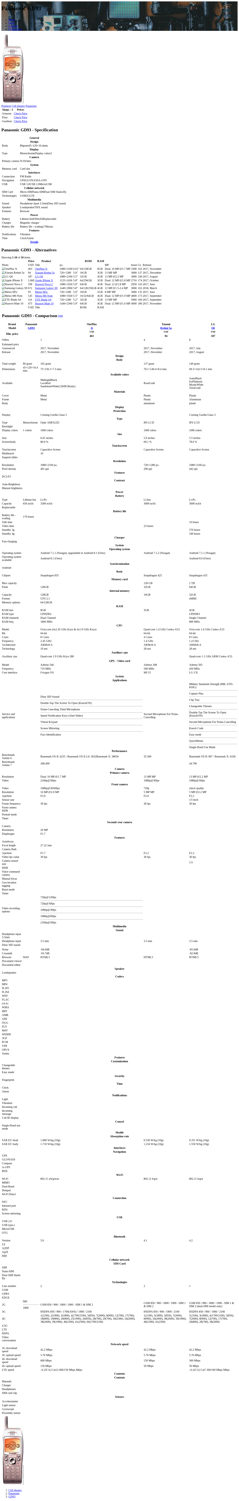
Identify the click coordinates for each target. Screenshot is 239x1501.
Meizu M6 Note (44, 295)
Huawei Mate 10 (44, 303)
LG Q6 (39, 276)
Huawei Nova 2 (44, 284)
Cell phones (18, 105)
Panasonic (31, 105)
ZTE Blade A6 (43, 299)
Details (34, 241)
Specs (11, 22)
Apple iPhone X (44, 280)
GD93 (31, 328)
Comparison (15, 29)
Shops (11, 19)
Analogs (13, 26)
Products (6, 105)
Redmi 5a (166, 328)
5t (92, 328)
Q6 (213, 328)
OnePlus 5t (41, 268)
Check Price (20, 113)
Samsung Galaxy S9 (46, 288)
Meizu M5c (41, 291)
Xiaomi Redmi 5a (45, 272)
